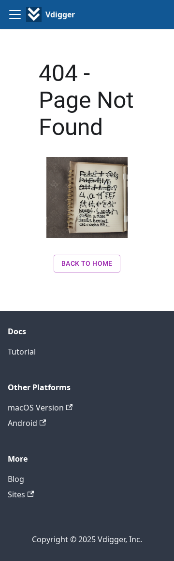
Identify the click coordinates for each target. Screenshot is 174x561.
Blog (16, 479)
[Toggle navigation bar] (15, 14)
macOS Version (36, 407)
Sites (16, 494)
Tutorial (22, 351)
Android (22, 423)
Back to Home (87, 263)
